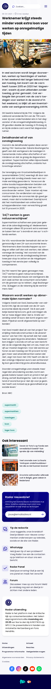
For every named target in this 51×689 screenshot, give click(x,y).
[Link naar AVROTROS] (22, 682)
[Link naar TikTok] (25, 668)
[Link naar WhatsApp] (39, 668)
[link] (10, 405)
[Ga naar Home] (5, 6)
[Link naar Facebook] (12, 668)
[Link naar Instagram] (18, 668)
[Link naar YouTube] (32, 668)
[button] (46, 6)
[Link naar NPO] (29, 682)
